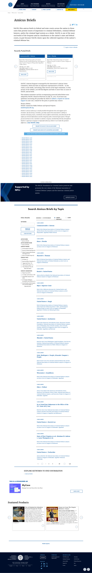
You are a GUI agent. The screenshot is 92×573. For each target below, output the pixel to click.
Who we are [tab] (80, 5)
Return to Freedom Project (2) (28, 255)
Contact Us (60, 9)
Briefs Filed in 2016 (27, 154)
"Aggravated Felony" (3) (27, 263)
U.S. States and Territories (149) (28, 274)
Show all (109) (27, 286)
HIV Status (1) (25, 259)
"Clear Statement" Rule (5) (27, 266)
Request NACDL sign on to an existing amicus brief (46, 130)
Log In (75, 565)
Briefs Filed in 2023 (27, 142)
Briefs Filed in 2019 (27, 149)
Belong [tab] (48, 5)
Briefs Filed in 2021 (27, 146)
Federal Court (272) (26, 273)
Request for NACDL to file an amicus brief (46, 126)
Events (64, 565)
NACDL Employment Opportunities (55, 557)
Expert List (65, 563)
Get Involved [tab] (61, 5)
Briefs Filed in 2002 (27, 176)
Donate (34, 9)
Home (9, 12)
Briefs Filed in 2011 (27, 162)
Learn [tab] (22, 5)
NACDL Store (22, 9)
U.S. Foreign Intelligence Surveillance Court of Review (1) (28, 280)
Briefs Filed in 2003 (27, 175)
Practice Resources (77, 561)
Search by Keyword (27, 229)
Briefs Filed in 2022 (27, 144)
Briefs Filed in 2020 (27, 147)
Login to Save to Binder (71, 47)
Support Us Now (70, 197)
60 (59, 463)
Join (74, 563)
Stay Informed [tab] (34, 5)
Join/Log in (71, 9)
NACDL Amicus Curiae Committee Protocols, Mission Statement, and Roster (46, 133)
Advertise (76, 557)
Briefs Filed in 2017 (27, 152)
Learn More (76, 491)
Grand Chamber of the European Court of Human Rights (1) (28, 283)
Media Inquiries (46, 543)
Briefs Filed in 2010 (27, 163)
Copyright (10, 565)
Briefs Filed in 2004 (27, 173)
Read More (23, 74)
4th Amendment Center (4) (27, 248)
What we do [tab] (73, 5)
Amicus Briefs (29, 474)
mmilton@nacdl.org (27, 108)
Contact (29, 565)
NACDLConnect (66, 557)
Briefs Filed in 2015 (27, 155)
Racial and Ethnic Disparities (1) (28, 261)
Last (70, 463)
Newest (58, 217)
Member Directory (66, 559)
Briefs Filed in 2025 (27, 139)
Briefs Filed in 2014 (27, 157)
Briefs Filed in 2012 (27, 160)
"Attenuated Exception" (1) (27, 265)
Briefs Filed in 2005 (27, 171)
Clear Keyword (27, 233)
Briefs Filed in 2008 (27, 167)
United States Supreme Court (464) (28, 277)
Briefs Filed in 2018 (27, 150)
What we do (14, 12)
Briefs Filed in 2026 (27, 138)
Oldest (69, 217)
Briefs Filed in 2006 (27, 170)
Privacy (17, 565)
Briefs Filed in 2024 (27, 141)
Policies (23, 565)
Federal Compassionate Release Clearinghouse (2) (28, 253)
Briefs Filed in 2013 (27, 159)
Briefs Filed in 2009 (27, 165)
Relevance (58, 219)
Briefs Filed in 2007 (27, 168)
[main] (46, 276)
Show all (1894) (27, 268)
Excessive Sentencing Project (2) (28, 250)
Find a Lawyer (46, 9)
